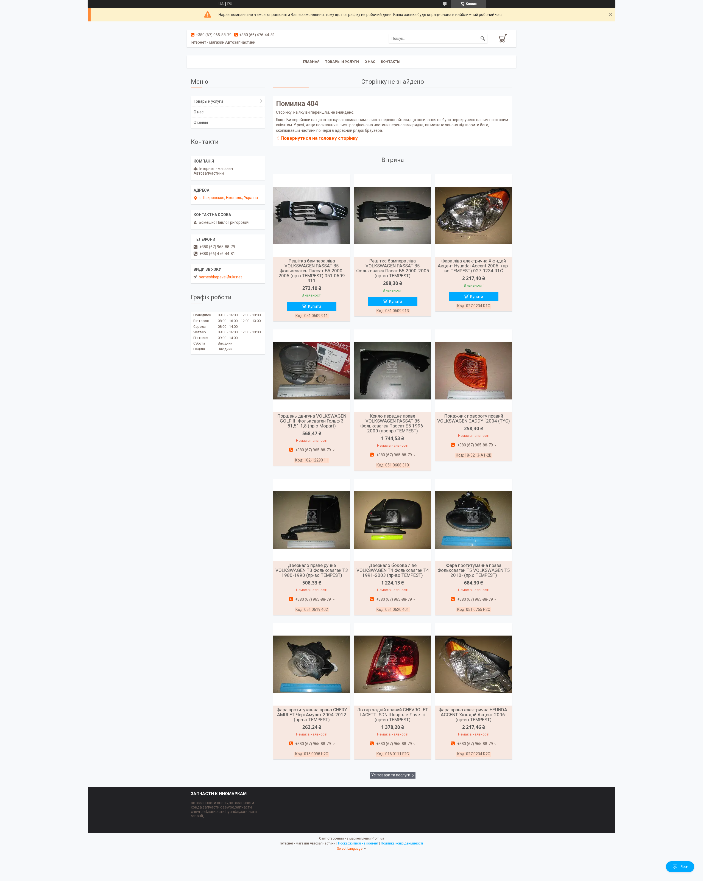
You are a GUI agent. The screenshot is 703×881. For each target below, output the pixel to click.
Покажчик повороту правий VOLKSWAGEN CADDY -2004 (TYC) (473, 418)
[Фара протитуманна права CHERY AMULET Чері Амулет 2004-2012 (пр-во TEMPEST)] (311, 664)
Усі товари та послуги (390, 775)
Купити (314, 306)
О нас (369, 62)
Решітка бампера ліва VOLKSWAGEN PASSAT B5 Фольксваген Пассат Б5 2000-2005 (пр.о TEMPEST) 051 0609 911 (311, 270)
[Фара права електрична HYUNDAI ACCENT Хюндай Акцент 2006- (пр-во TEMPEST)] (473, 664)
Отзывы (201, 122)
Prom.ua (378, 838)
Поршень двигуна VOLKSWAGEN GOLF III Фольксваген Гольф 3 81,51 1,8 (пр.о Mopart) (311, 420)
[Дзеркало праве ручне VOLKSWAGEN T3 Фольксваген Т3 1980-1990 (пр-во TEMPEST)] (311, 520)
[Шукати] (482, 38)
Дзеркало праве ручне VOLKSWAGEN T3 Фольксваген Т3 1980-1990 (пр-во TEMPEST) (311, 570)
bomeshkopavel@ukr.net (220, 277)
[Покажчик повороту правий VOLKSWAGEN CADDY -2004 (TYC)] (473, 370)
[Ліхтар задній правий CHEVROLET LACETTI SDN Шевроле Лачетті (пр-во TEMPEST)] (392, 664)
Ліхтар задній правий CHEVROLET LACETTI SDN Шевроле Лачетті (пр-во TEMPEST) (392, 714)
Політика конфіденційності (402, 843)
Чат (684, 867)
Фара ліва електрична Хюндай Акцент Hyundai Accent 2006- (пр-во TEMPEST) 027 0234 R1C (473, 265)
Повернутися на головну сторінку (319, 138)
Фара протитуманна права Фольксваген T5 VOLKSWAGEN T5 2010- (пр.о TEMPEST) (473, 570)
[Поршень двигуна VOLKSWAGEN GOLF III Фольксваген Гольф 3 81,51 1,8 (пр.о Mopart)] (311, 370)
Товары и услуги (342, 62)
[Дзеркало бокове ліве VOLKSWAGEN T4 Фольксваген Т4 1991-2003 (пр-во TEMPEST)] (392, 520)
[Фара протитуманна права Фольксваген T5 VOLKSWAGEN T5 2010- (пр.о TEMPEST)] (473, 520)
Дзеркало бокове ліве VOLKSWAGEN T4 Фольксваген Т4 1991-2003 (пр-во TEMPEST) (392, 570)
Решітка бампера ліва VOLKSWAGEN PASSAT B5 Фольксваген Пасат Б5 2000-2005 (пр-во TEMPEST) (392, 268)
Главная (311, 62)
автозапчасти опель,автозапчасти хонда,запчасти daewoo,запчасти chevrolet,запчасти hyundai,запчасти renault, (224, 809)
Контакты (390, 62)
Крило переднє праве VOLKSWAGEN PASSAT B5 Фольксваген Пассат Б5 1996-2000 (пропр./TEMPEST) (392, 423)
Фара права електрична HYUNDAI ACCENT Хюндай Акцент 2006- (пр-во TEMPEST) (474, 714)
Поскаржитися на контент (358, 843)
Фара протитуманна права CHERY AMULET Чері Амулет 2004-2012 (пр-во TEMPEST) (312, 714)
